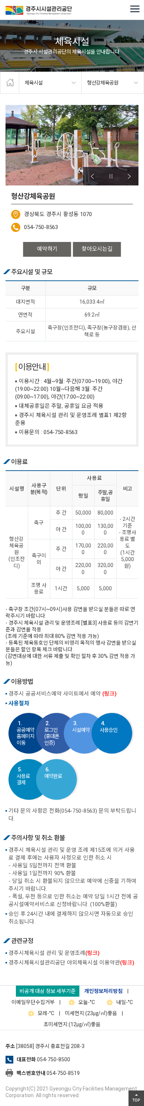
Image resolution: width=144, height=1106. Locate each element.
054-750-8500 (53, 1059)
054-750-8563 (41, 227)
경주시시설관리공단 (39, 11)
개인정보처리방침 (103, 991)
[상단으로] (136, 1098)
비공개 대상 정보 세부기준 (48, 991)
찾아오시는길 (97, 249)
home (9, 83)
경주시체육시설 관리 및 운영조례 (54, 953)
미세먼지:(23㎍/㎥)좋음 (91, 1013)
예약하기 (47, 249)
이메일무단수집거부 (33, 1002)
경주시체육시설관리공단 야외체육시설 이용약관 (71, 962)
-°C (86, 1002)
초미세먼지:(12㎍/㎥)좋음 (72, 1024)
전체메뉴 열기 (135, 9)
